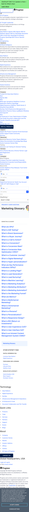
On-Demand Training (20, 147)
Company (3, 156)
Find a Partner (4, 150)
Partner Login (23, 150)
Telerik (18, 105)
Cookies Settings (14, 509)
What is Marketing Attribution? (14, 287)
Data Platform (4, 31)
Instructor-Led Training (6, 147)
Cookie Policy (12, 498)
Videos (2, 141)
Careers (2, 169)
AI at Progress (4, 15)
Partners (2, 148)
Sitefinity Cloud (7, 368)
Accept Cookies (14, 504)
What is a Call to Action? (11, 240)
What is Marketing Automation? (14, 290)
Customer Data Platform (9, 356)
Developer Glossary (8, 378)
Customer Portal (16, 131)
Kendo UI (23, 105)
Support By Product (6, 131)
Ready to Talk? (14, 184)
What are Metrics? (9, 297)
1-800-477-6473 (5, 184)
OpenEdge (15, 103)
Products (3, 92)
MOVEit (11, 107)
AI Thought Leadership (6, 22)
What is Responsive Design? (13, 318)
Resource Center (11, 139)
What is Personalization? (11, 315)
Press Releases (15, 167)
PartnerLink (10, 182)
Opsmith (12, 38)
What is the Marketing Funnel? (14, 294)
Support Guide (8, 133)
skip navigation (7, 10)
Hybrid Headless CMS (8, 374)
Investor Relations (5, 167)
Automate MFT (10, 121)
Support (2, 129)
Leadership (15, 160)
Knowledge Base (18, 141)
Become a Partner (14, 150)
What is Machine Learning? (12, 280)
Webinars (23, 139)
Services (2, 135)
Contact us (6, 455)
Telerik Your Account (21, 182)
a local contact (8, 464)
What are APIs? (8, 227)
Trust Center (23, 167)
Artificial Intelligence (6, 45)
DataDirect (16, 101)
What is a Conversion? (11, 243)
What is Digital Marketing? (12, 259)
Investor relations (7, 443)
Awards (4, 440)
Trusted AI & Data (5, 94)
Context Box (6, 35)
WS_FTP (7, 124)
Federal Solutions (5, 85)
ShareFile (2, 107)
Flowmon (9, 111)
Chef (6, 109)
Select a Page (5, 200)
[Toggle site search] (1, 186)
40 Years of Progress (8, 451)
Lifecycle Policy (7, 366)
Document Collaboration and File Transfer (14, 404)
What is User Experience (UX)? (14, 327)
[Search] (1, 171)
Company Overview (5, 160)
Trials (3, 414)
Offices (7, 169)
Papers (19, 139)
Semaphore (9, 101)
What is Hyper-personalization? (14, 262)
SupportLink (3, 182)
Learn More (5, 6)
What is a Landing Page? (11, 271)
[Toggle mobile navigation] (1, 194)
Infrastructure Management (8, 74)
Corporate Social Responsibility (17, 162)
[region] (14, 500)
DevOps (2, 109)
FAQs (16, 143)
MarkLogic (3, 101)
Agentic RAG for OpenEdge (13, 33)
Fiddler (25, 116)
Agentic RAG (12, 31)
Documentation (8, 141)
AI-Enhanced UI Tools (6, 116)
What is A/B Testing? (10, 230)
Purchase (5, 364)
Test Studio (3, 118)
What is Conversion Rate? (12, 246)
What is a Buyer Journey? (12, 237)
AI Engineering (4, 41)
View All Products (7, 126)
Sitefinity (13, 105)
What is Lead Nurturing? (11, 277)
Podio (7, 107)
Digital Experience (5, 65)
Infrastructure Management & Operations (14, 399)
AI (1, 13)
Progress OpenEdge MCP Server (9, 37)
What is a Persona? (9, 311)
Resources (3, 137)
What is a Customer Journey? (13, 255)
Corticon (22, 101)
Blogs (25, 141)
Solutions (3, 43)
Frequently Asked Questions (10, 204)
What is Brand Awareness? (12, 233)
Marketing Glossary (9, 343)
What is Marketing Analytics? (13, 284)
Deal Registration (5, 153)
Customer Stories (9, 143)
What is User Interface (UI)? (13, 330)
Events (2, 143)
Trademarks (12, 485)
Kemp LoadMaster (17, 111)
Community (16, 133)
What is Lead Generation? (12, 274)
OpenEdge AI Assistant (17, 35)
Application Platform (6, 103)
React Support (6, 376)
